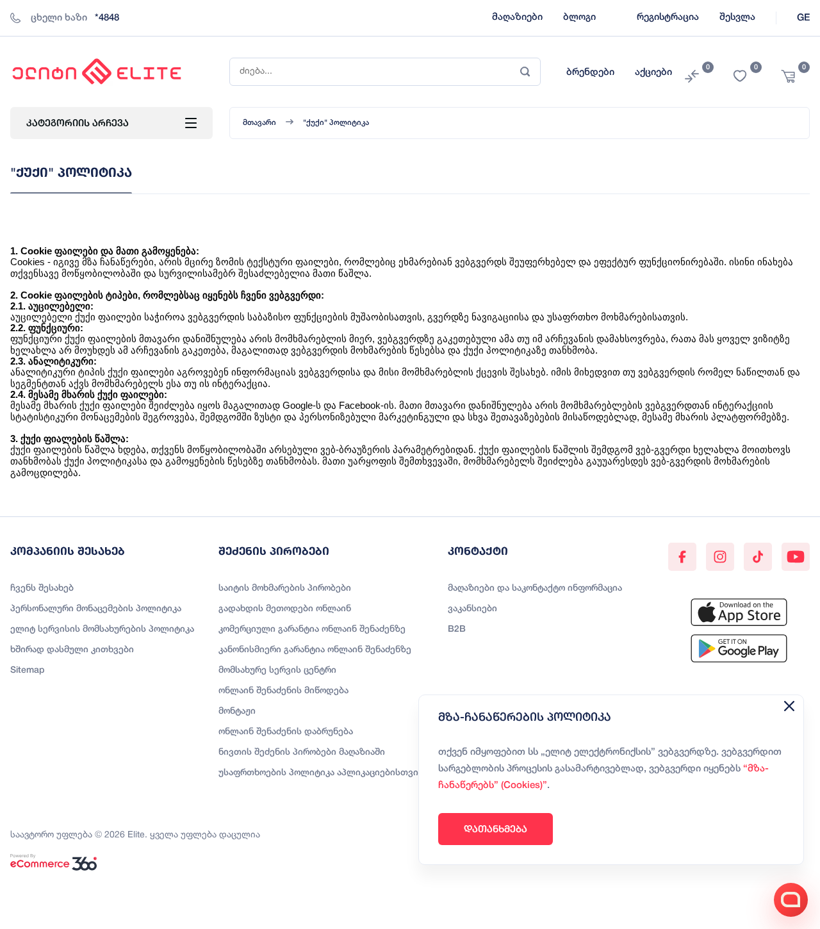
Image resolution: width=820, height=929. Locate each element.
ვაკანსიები (472, 609)
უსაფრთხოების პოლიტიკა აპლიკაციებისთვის (320, 773)
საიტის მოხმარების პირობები (284, 588)
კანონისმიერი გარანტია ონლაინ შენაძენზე (314, 650)
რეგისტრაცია (668, 17)
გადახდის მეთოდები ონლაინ (284, 609)
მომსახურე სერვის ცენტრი (277, 670)
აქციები (653, 72)
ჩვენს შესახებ (42, 588)
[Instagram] (720, 557)
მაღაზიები (517, 17)
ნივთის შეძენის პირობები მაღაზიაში (301, 752)
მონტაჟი (237, 711)
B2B (457, 629)
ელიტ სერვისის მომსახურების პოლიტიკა (102, 629)
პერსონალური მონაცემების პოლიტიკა (95, 609)
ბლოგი (579, 17)
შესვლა (737, 17)
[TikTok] (758, 557)
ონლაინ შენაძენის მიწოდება (283, 691)
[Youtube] (796, 557)
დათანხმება (495, 829)
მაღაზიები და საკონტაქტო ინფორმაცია (535, 588)
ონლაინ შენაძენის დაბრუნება (285, 732)
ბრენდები (590, 72)
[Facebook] (682, 557)
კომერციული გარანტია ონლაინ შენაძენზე (312, 629)
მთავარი (259, 122)
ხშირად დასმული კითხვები (72, 650)
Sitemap (27, 670)
